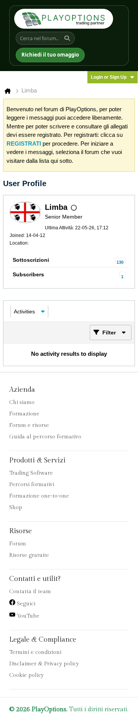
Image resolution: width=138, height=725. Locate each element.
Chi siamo (21, 402)
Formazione (24, 414)
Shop (15, 507)
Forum (17, 544)
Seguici (25, 604)
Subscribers (28, 274)
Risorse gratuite (29, 555)
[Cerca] (68, 38)
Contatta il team (30, 592)
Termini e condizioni (35, 652)
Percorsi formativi (31, 485)
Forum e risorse (29, 425)
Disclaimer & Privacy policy (44, 664)
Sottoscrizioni (31, 260)
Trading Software (31, 473)
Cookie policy (26, 675)
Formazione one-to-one (39, 496)
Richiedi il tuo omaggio (50, 54)
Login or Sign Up (109, 77)
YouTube (27, 616)
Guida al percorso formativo (45, 437)
